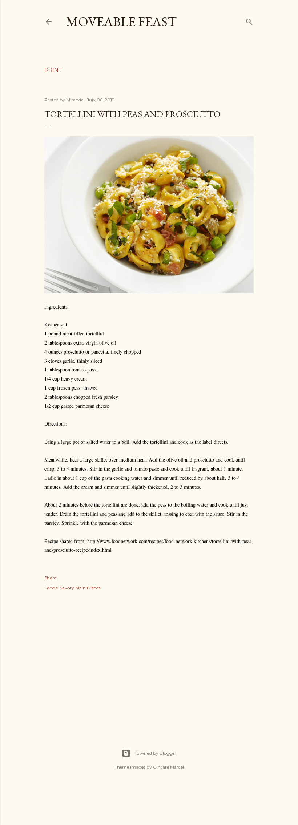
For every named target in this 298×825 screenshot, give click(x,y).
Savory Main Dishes (80, 588)
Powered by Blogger (154, 753)
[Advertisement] (149, 662)
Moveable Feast (121, 21)
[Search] (249, 20)
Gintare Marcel (168, 767)
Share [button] (50, 577)
